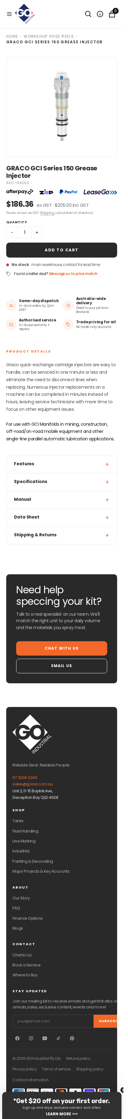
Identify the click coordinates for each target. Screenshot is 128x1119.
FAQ (16, 908)
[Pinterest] (72, 1038)
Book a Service (26, 965)
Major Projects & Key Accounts (40, 871)
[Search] (88, 14)
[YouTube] (45, 1038)
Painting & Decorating (32, 861)
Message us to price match (73, 273)
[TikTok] (58, 1038)
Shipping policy (89, 1069)
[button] (9, 14)
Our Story (21, 898)
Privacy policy (24, 1069)
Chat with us (62, 648)
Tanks (18, 821)
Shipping (47, 212)
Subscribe (110, 1020)
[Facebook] (17, 1038)
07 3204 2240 (24, 777)
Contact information (30, 1080)
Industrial (20, 851)
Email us (61, 665)
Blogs (17, 928)
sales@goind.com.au (32, 784)
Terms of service (56, 1069)
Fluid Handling (25, 831)
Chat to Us (21, 955)
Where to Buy (24, 975)
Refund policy (78, 1058)
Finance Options (27, 918)
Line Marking (23, 841)
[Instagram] (31, 1038)
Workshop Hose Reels (49, 36)
